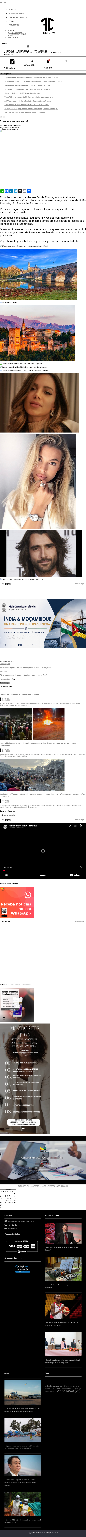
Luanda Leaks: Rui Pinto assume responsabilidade (19, 694)
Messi (53, 1391)
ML (66, 61)
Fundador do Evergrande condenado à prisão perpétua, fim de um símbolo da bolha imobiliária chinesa (20, 1482)
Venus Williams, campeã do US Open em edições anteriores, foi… (28, 97)
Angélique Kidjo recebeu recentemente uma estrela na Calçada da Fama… (31, 78)
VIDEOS (11, 21)
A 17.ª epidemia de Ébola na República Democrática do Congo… (27, 101)
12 (6, 1198)
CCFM (49, 1388)
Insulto (48, 1391)
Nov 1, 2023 (6, 751)
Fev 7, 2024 (6, 802)
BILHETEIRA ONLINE (16, 13)
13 (8, 1198)
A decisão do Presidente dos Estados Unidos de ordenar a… (26, 105)
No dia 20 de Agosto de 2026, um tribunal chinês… (22, 93)
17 (1, 1201)
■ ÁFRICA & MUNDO (39, 51)
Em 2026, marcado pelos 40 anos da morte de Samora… (25, 113)
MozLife (3, 2)
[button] (37, 52)
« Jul (1, 1207)
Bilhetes (43, 875)
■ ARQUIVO (8, 54)
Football (78, 1388)
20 (8, 1201)
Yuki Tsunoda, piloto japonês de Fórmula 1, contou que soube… (27, 85)
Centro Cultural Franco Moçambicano (63, 1388)
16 (15, 1198)
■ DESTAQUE (9, 51)
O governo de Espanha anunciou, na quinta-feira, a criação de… (27, 89)
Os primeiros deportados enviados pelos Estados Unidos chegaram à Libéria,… (33, 81)
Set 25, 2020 (6, 700)
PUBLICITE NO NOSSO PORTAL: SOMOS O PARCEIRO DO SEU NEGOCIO (43, 1186)
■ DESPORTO (56, 52)
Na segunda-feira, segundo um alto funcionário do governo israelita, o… (31, 109)
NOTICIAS (12, 10)
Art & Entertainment (55, 1386)
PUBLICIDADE (14, 25)
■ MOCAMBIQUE (23, 51)
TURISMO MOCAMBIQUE (18, 17)
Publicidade (9, 68)
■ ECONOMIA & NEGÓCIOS (14, 52)
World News (69, 1391)
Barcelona (70, 1386)
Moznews (5, 698)
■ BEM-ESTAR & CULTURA (37, 52)
